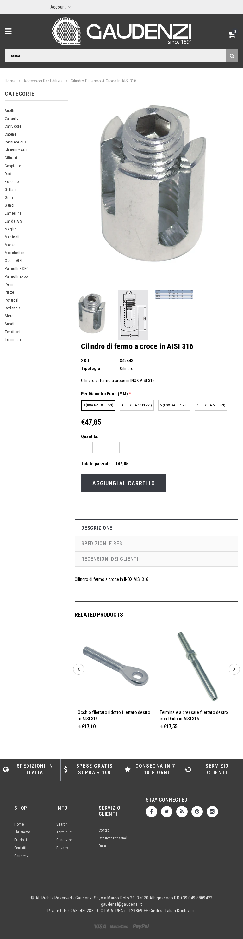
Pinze (9, 292)
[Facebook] (151, 811)
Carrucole (13, 126)
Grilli (9, 197)
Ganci (10, 205)
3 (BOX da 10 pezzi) (98, 405)
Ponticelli (13, 300)
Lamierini (13, 213)
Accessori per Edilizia (43, 80)
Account (58, 6)
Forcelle (12, 182)
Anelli (10, 110)
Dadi (9, 174)
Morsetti (12, 245)
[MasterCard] (141, 926)
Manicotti (13, 237)
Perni (9, 284)
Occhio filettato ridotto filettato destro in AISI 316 (114, 715)
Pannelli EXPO (17, 268)
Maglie (11, 229)
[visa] (100, 926)
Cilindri (11, 158)
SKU (85, 360)
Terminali (13, 340)
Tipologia (90, 368)
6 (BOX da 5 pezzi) (211, 405)
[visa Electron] (119, 926)
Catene (10, 134)
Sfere (9, 316)
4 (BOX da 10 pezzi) (137, 405)
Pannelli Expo (16, 276)
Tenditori (12, 332)
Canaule (11, 118)
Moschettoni (15, 253)
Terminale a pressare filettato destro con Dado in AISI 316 (194, 715)
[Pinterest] (197, 811)
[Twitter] (166, 811)
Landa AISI (14, 221)
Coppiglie (13, 166)
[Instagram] (212, 811)
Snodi (10, 324)
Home (10, 80)
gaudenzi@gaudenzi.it (121, 904)
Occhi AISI (13, 261)
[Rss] (182, 811)
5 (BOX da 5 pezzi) (174, 405)
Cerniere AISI (16, 142)
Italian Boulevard (180, 910)
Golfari (10, 189)
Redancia (13, 308)
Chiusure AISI (16, 150)
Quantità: (89, 436)
